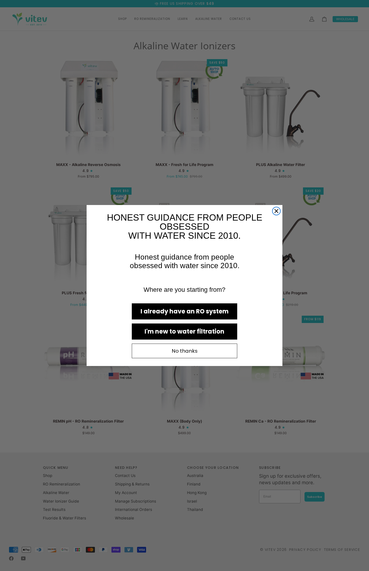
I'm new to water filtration (184, 331)
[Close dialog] (276, 211)
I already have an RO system (185, 311)
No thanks (185, 350)
